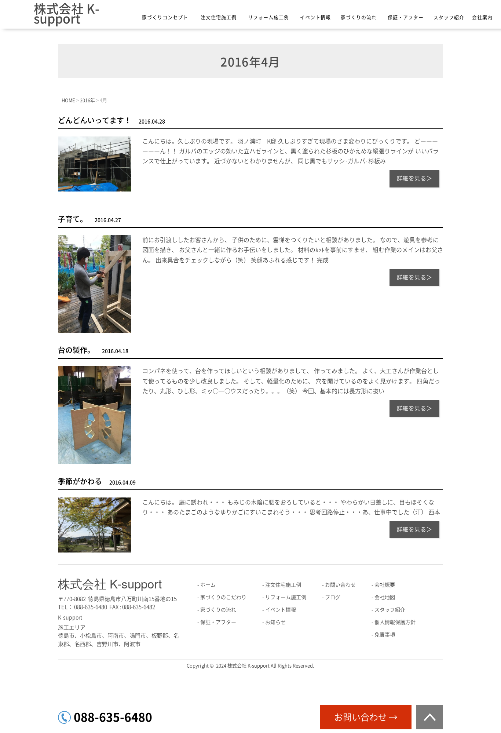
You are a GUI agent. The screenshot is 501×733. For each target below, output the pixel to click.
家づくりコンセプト (165, 17)
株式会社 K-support (66, 14)
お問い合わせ (340, 584)
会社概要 (384, 584)
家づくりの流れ (359, 17)
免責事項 (384, 634)
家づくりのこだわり (223, 597)
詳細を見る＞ (414, 178)
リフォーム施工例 (268, 17)
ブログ (332, 597)
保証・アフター (406, 17)
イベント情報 (315, 17)
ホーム (208, 584)
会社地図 (384, 597)
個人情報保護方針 (395, 622)
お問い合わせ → (366, 717)
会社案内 (482, 17)
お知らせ (275, 622)
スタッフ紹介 (449, 17)
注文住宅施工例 (219, 17)
